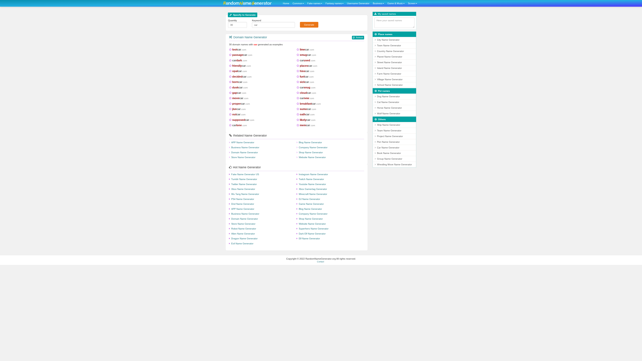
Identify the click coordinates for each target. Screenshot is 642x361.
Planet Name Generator (389, 56)
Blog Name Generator (310, 142)
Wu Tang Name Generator (245, 194)
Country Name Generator (390, 51)
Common (297, 3)
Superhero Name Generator (314, 228)
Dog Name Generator (388, 96)
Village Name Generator (390, 79)
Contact (320, 262)
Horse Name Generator (389, 107)
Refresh (359, 37)
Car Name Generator (388, 147)
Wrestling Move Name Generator (394, 164)
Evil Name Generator (242, 243)
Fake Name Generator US (245, 174)
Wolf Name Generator (388, 113)
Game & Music (395, 3)
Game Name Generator (311, 204)
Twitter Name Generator (244, 184)
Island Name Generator (389, 68)
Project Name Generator (390, 136)
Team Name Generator (389, 130)
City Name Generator (388, 39)
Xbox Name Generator (243, 189)
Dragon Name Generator (244, 238)
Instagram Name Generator (313, 174)
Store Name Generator (243, 157)
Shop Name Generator (311, 152)
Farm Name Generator (389, 73)
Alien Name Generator (243, 233)
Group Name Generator (389, 158)
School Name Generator (390, 85)
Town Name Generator (389, 45)
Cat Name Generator (388, 102)
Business (377, 3)
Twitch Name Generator (311, 179)
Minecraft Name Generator (313, 194)
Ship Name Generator (388, 125)
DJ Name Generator (309, 199)
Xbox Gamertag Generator (313, 189)
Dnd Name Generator (242, 204)
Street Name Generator (389, 62)
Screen (411, 3)
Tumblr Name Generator (244, 179)
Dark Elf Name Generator (312, 233)
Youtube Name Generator (312, 184)
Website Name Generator (312, 157)
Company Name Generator (313, 147)
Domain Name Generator (250, 37)
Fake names (313, 3)
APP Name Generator (242, 142)
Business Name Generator (245, 147)
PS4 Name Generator (242, 199)
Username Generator (358, 3)
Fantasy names (334, 3)
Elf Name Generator (309, 238)
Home (286, 3)
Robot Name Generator (243, 228)
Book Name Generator (389, 153)
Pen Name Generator (388, 142)
